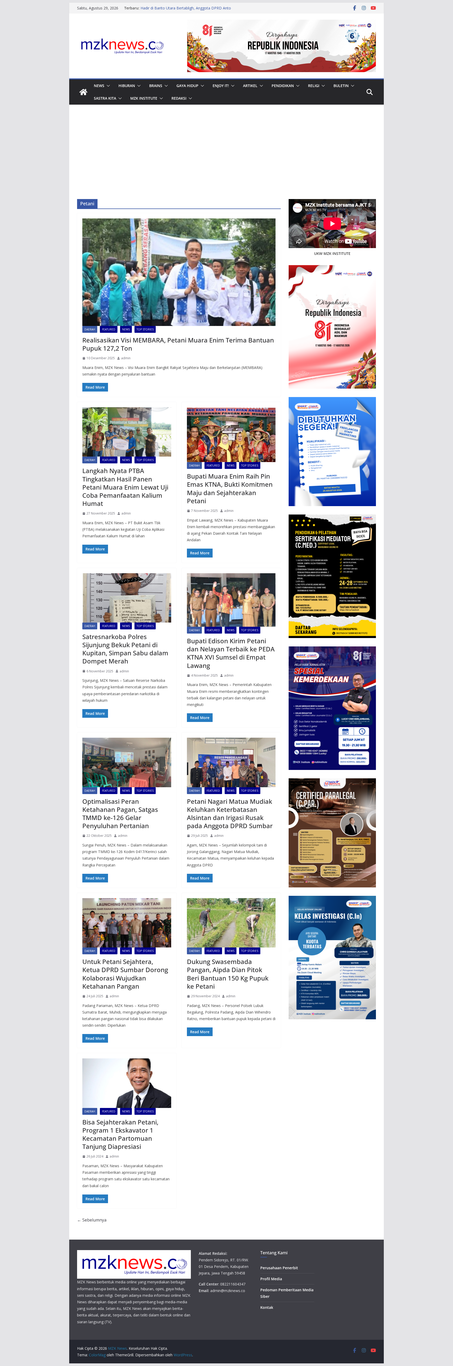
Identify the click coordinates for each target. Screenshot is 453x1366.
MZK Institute (143, 98)
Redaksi (178, 98)
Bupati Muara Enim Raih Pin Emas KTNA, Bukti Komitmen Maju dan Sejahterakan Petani (230, 488)
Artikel (250, 85)
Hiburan (126, 85)
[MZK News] (83, 92)
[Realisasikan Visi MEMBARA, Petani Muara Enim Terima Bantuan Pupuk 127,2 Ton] (179, 272)
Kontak (266, 1307)
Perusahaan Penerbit (279, 1267)
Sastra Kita (105, 98)
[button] (107, 85)
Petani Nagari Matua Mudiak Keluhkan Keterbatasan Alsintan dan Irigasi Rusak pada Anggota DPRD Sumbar (230, 813)
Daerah (89, 329)
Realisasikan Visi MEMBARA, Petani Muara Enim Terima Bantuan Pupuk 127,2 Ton (178, 344)
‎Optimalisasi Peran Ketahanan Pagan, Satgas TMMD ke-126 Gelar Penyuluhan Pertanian (120, 813)
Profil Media (271, 1278)
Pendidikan (283, 85)
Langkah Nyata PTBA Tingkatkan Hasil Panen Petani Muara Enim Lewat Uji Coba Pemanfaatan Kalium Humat (125, 487)
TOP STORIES (145, 329)
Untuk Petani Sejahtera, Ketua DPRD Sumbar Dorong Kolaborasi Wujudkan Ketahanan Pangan (125, 973)
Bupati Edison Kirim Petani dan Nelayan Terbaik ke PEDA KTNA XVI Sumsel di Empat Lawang (231, 653)
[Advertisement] (226, 159)
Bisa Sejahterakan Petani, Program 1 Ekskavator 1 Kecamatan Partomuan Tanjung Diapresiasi (120, 1134)
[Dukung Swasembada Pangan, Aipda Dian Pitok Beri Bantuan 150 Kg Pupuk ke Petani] (231, 922)
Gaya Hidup (187, 85)
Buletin (341, 85)
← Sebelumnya (91, 1220)
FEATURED (108, 329)
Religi (313, 85)
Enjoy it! (221, 85)
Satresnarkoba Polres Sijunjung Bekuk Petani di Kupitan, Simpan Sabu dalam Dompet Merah (125, 649)
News (99, 85)
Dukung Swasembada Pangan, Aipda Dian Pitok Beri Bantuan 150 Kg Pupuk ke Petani (227, 973)
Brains (155, 85)
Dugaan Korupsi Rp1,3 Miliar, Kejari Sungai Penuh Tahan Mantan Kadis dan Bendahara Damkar (188, 11)
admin (126, 358)
